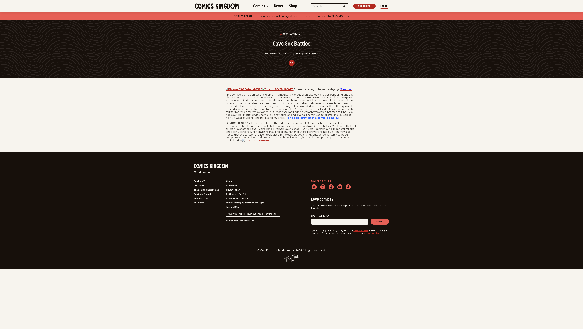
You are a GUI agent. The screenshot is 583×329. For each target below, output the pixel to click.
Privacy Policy (233, 189)
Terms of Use (232, 206)
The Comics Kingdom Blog (206, 189)
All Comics (199, 202)
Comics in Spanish (203, 194)
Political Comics (202, 198)
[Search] (344, 6)
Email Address (320, 216)
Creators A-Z (200, 185)
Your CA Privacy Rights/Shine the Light (245, 202)
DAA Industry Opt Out (236, 194)
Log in (384, 6)
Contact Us (231, 185)
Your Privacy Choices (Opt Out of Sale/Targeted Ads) (253, 213)
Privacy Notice (372, 233)
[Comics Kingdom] (211, 166)
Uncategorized (291, 34)
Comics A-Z (199, 181)
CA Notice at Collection (237, 198)
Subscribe (364, 6)
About (229, 181)
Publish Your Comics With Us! (240, 220)
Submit (380, 221)
